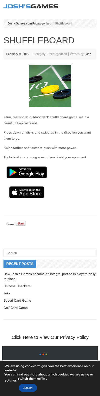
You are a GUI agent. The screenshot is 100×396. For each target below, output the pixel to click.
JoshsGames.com (20, 23)
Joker (7, 293)
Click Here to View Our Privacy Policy (50, 337)
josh (88, 54)
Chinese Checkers (16, 286)
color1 (40, 354)
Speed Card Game (17, 300)
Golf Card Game (15, 308)
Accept (27, 388)
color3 (46, 354)
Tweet (10, 224)
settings (11, 380)
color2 (43, 354)
